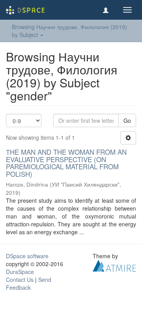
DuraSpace (20, 272)
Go (127, 120)
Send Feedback (28, 283)
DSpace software (27, 256)
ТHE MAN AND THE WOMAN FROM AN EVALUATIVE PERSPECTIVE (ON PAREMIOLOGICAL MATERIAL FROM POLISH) (66, 163)
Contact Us (20, 279)
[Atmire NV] (114, 264)
